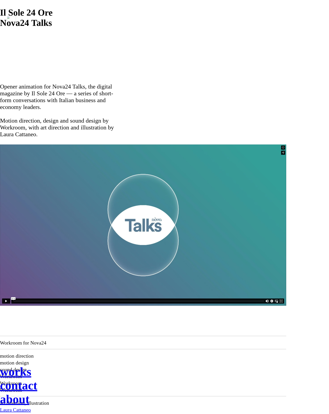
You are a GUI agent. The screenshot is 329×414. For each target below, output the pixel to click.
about (14, 399)
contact (18, 385)
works (15, 371)
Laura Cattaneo (15, 410)
